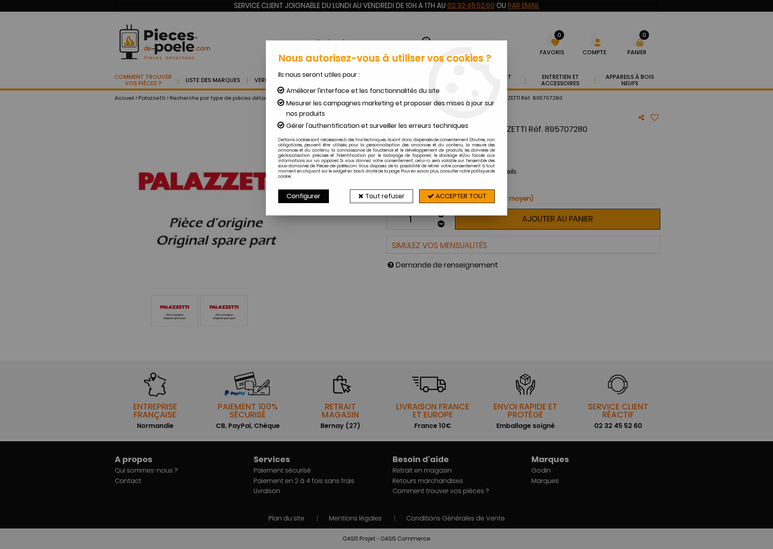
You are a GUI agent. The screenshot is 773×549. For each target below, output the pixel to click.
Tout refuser (384, 196)
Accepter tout (460, 196)
